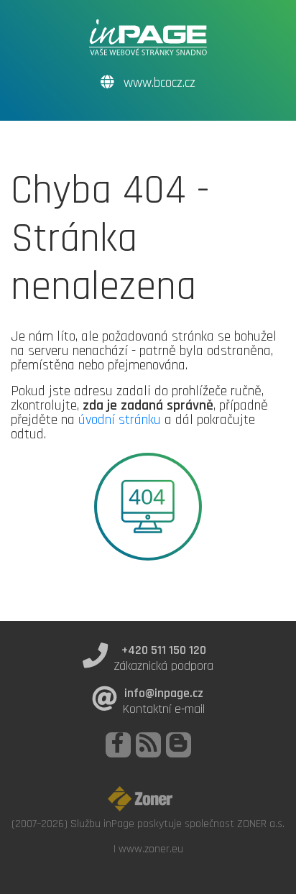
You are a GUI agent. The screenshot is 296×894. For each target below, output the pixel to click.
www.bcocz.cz (157, 83)
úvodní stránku (119, 419)
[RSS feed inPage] (148, 744)
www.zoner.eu (151, 849)
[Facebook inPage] (118, 744)
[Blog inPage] (178, 744)
